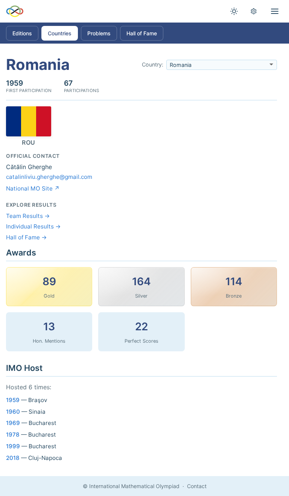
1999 (13, 446)
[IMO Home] (15, 11)
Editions (22, 33)
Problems (99, 33)
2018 (13, 457)
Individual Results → (33, 226)
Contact (197, 486)
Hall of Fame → (26, 237)
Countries (59, 33)
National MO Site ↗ (33, 188)
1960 (13, 411)
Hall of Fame (141, 33)
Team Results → (28, 215)
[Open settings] (253, 11)
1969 (13, 422)
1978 (13, 434)
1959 (13, 400)
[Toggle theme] (234, 11)
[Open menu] (274, 11)
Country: (152, 64)
